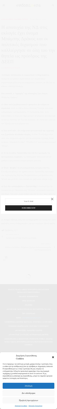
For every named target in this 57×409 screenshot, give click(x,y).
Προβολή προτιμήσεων (28, 400)
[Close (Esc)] (52, 199)
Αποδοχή (28, 385)
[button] (53, 357)
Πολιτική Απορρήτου (35, 406)
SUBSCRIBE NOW (28, 208)
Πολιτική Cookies (21, 406)
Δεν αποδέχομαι (28, 393)
